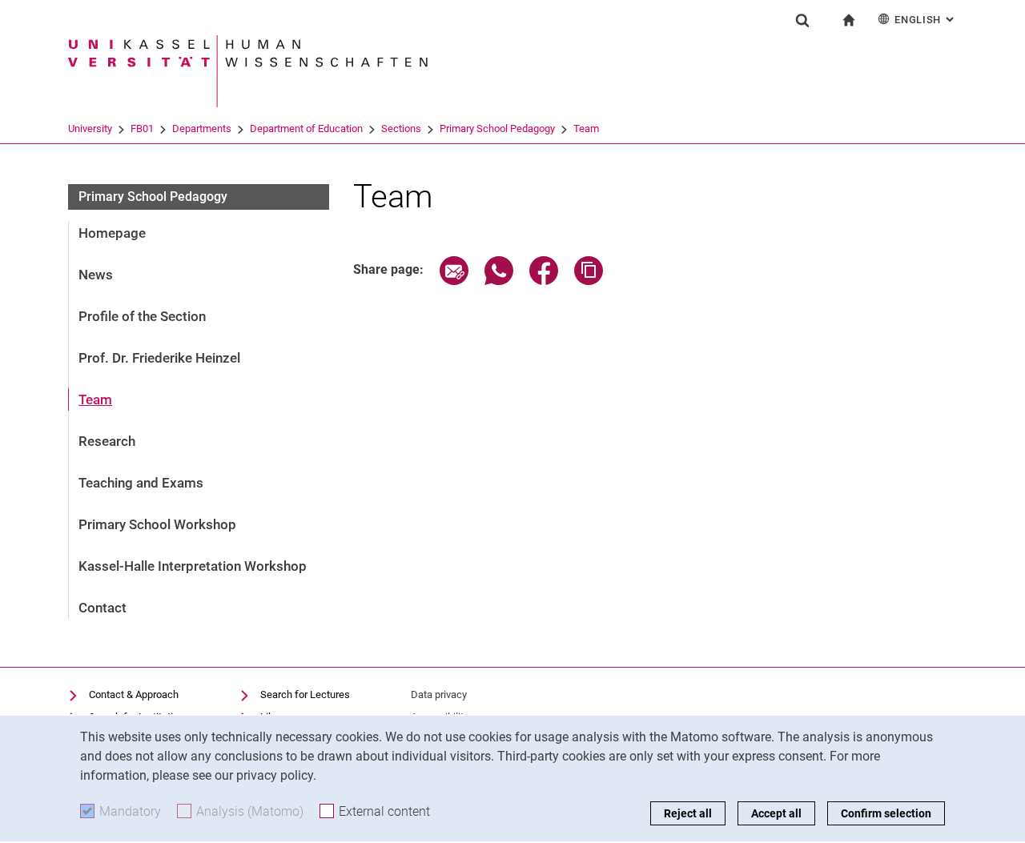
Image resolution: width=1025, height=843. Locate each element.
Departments (201, 128)
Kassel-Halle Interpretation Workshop (192, 566)
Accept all (776, 813)
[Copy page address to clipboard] (588, 280)
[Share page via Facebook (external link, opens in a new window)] (543, 280)
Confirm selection (886, 813)
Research (106, 441)
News (95, 275)
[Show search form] (802, 20)
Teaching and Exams (140, 483)
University (90, 128)
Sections (401, 128)
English (925, 20)
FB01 (142, 128)
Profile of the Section (142, 316)
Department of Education (306, 128)
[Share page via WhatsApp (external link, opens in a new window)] (498, 280)
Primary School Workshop (157, 524)
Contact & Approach (134, 694)
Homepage (112, 233)
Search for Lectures (305, 694)
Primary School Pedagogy (497, 128)
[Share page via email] (454, 280)
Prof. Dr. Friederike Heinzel (159, 358)
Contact (102, 608)
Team (586, 128)
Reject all (688, 813)
